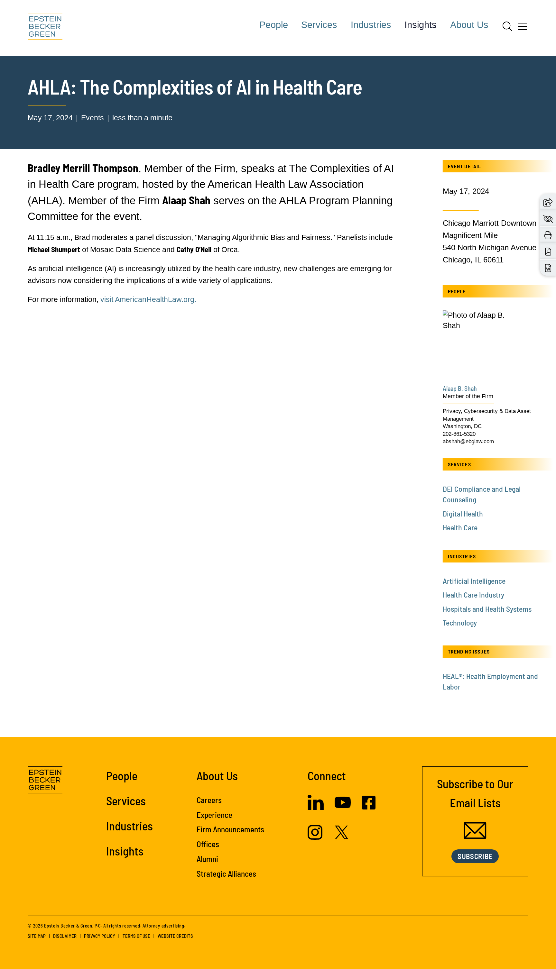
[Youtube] (343, 808)
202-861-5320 (459, 434)
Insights (420, 25)
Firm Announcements (230, 829)
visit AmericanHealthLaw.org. (148, 299)
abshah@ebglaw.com (468, 441)
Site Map (37, 936)
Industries (371, 25)
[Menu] (522, 28)
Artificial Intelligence (474, 580)
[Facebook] (368, 807)
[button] (547, 201)
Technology (460, 622)
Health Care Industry (473, 594)
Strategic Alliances (226, 873)
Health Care (460, 527)
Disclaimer (65, 936)
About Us (469, 25)
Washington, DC (462, 426)
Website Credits (175, 936)
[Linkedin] (316, 807)
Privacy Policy (99, 936)
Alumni (207, 859)
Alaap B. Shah (460, 388)
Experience (214, 814)
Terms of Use (136, 936)
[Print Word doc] (548, 267)
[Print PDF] (548, 251)
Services (319, 25)
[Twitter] (341, 836)
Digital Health (463, 513)
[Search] (507, 26)
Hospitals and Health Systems (487, 608)
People (273, 25)
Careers (209, 800)
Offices (208, 844)
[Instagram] (316, 837)
